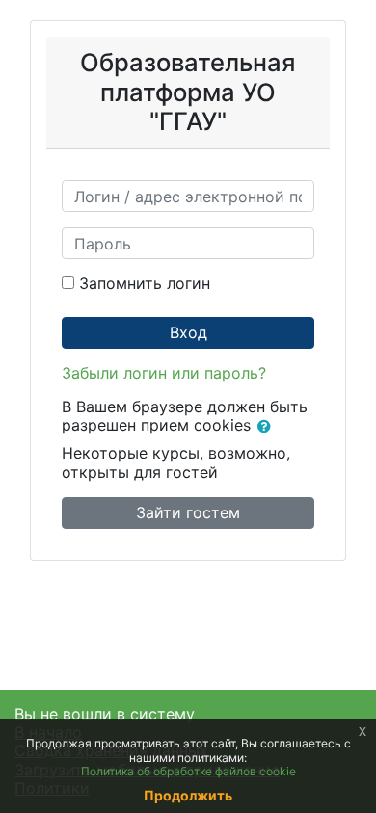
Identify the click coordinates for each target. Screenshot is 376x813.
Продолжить (188, 795)
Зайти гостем (188, 512)
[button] (268, 426)
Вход (188, 332)
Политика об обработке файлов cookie (188, 771)
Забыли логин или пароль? (164, 372)
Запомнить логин (144, 284)
